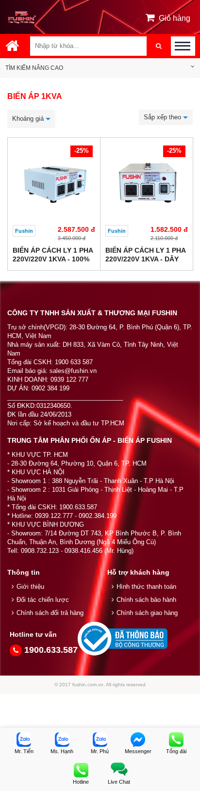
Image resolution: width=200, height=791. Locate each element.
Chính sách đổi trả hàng (50, 612)
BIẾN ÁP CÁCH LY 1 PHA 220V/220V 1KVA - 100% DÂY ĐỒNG (53, 259)
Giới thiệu (30, 586)
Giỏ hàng (174, 18)
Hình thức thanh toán (146, 586)
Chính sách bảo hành (146, 599)
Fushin (24, 231)
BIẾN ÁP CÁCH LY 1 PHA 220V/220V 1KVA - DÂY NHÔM (145, 259)
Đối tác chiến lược (43, 599)
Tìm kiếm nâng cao (34, 68)
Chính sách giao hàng (147, 612)
